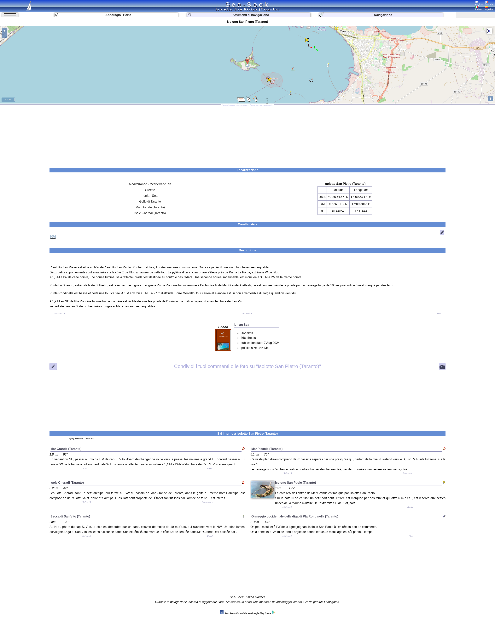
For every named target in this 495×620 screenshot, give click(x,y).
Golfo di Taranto (150, 201)
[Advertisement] (247, 135)
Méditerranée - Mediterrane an (150, 184)
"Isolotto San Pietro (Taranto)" (247, 366)
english (479, 4)
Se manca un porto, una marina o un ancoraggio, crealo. (264, 602)
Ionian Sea (150, 195)
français (489, 4)
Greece (150, 190)
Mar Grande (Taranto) (150, 207)
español (489, 9)
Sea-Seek (247, 4)
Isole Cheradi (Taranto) (150, 213)
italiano (479, 9)
